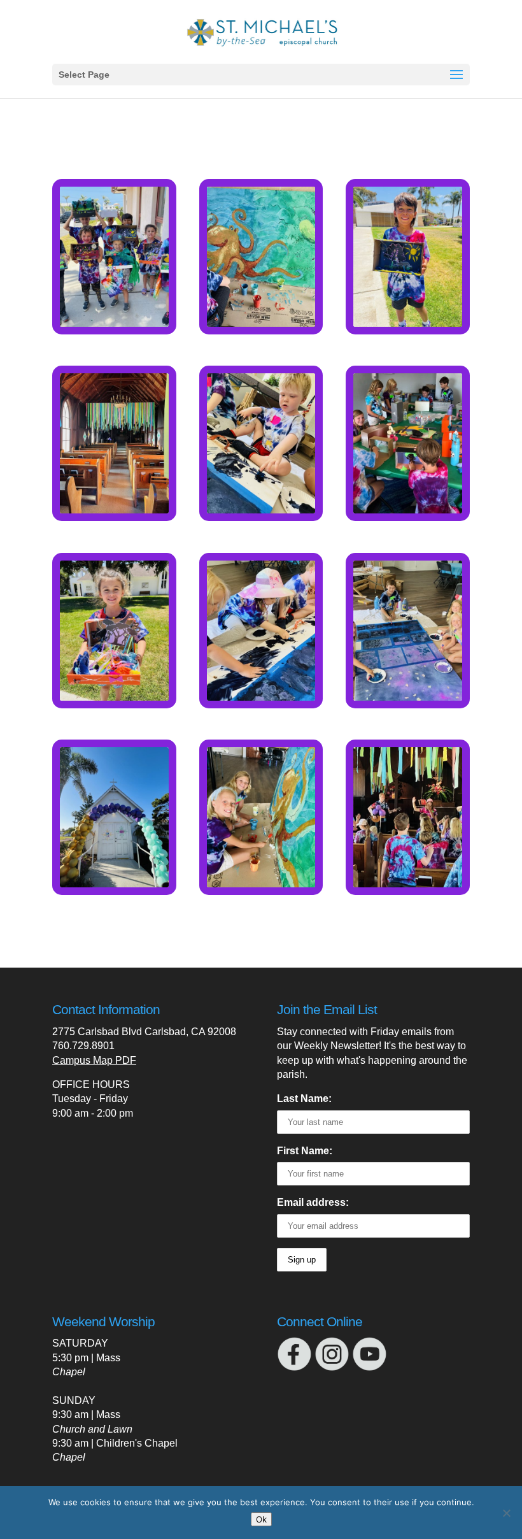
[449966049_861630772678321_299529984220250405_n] (261, 323)
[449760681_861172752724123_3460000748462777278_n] (261, 883)
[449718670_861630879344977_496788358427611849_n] (407, 697)
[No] (506, 1513)
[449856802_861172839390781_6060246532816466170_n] (114, 510)
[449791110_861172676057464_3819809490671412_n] (261, 697)
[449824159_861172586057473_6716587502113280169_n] (114, 697)
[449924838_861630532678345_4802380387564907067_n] (114, 323)
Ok (261, 1519)
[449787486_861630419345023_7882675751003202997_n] (407, 883)
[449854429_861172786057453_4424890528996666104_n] (261, 510)
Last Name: (304, 1098)
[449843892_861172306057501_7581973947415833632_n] (407, 510)
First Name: (304, 1150)
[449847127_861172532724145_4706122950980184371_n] (407, 323)
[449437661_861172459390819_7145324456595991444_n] (114, 883)
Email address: (313, 1202)
